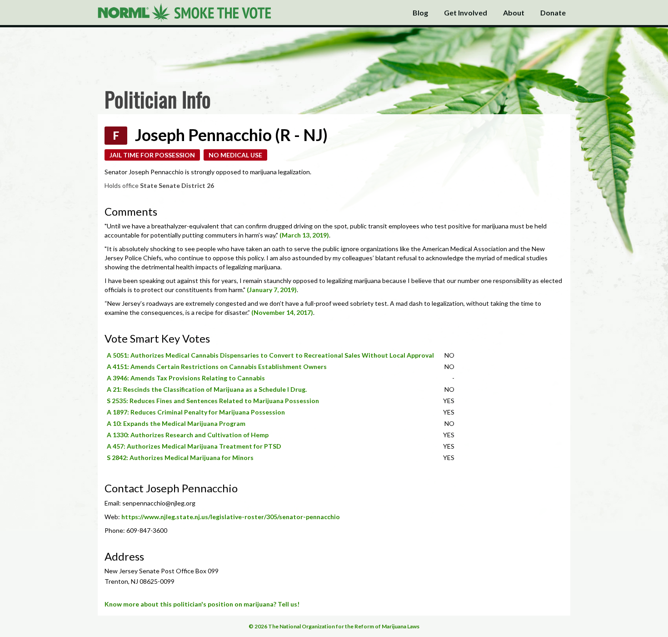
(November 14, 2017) (282, 312)
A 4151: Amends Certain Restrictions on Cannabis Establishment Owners (217, 366)
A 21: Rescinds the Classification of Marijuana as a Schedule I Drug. (207, 389)
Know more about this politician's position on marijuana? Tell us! (202, 604)
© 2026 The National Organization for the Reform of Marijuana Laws (334, 626)
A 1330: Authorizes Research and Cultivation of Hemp (188, 435)
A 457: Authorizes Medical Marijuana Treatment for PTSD (194, 446)
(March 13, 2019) (304, 235)
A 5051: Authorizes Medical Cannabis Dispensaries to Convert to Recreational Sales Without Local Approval (270, 355)
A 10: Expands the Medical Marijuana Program (176, 423)
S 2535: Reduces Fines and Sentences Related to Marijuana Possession (213, 400)
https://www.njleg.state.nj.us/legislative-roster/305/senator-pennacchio (230, 517)
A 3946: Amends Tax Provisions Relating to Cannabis (186, 378)
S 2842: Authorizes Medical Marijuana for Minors (180, 457)
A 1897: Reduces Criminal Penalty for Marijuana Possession (196, 412)
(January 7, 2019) (272, 289)
